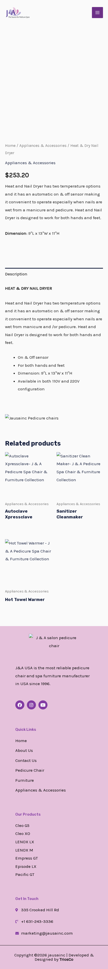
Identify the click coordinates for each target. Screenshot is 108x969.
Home (10, 145)
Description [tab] (16, 273)
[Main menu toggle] (97, 12)
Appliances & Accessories (43, 145)
